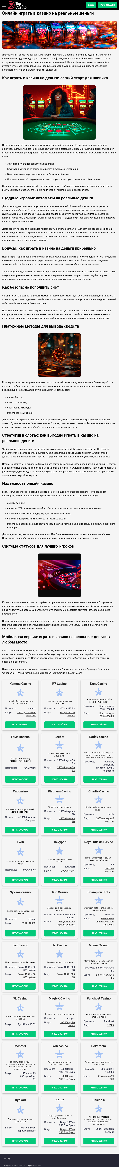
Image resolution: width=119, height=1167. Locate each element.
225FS (110, 1025)
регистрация (107, 5)
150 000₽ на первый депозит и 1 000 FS (105, 921)
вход (91, 5)
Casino (7, 1159)
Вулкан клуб (36, 54)
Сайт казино (104, 54)
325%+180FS (29, 923)
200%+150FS (68, 870)
